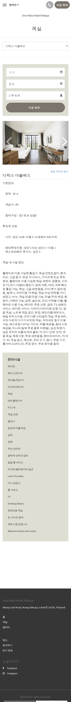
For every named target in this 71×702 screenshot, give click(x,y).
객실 (5, 622)
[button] (7, 143)
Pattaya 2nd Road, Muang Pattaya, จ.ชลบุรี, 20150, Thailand (34, 607)
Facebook (12, 668)
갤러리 (6, 627)
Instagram (12, 673)
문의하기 (7, 645)
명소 (5, 640)
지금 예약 (34, 107)
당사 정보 (8, 650)
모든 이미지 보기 (59, 171)
